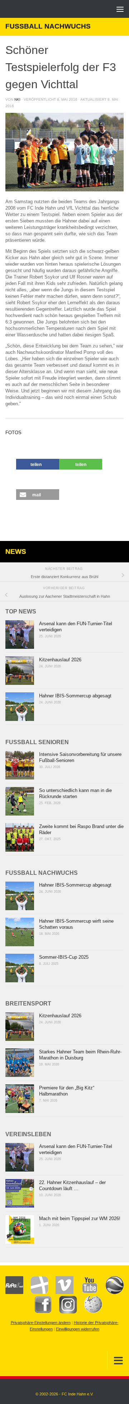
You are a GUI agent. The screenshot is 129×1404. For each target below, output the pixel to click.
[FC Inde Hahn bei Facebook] (39, 1312)
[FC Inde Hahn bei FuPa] (14, 1292)
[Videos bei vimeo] (60, 1292)
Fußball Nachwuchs (48, 26)
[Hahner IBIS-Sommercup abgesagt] (19, 706)
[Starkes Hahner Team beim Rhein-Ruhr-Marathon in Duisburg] (19, 1062)
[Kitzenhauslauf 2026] (19, 670)
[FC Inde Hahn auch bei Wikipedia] (89, 1312)
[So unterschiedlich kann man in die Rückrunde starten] (19, 801)
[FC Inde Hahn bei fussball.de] (35, 1292)
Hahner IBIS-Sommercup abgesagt (75, 695)
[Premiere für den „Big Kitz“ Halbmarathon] (19, 1098)
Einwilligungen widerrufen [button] (77, 1329)
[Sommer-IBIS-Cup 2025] (19, 968)
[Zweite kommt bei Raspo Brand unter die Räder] (19, 837)
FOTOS (13, 432)
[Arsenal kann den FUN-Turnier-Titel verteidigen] (19, 634)
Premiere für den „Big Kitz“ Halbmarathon (66, 1091)
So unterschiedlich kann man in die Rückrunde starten (75, 793)
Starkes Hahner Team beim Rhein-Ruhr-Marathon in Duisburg (80, 1054)
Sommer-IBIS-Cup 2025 (64, 957)
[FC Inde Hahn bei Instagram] (64, 1312)
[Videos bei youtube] (86, 1292)
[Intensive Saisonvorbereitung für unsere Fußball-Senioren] (19, 765)
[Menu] (120, 9)
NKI (17, 99)
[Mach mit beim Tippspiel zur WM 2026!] (19, 1229)
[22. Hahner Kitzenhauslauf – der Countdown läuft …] (19, 1193)
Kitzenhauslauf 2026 (60, 659)
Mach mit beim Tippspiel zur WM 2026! (79, 1218)
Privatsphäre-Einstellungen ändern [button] (41, 1322)
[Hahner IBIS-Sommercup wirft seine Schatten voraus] (19, 932)
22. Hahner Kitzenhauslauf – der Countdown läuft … (72, 1185)
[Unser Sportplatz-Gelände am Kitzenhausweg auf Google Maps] (111, 1292)
